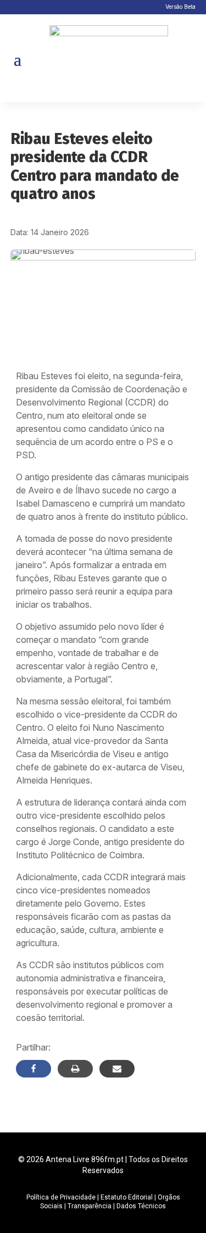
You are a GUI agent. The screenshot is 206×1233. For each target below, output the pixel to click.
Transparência (90, 1206)
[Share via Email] (117, 1069)
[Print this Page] (75, 1069)
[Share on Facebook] (33, 1069)
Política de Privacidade (61, 1197)
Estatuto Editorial (127, 1197)
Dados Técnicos (141, 1206)
